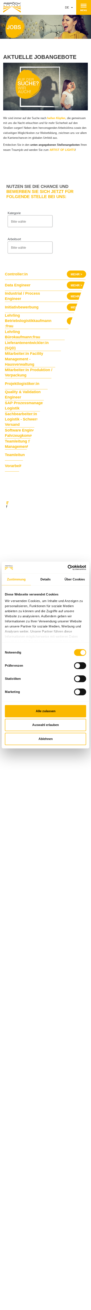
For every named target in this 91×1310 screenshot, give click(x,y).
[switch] (80, 665)
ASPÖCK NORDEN (22, 1218)
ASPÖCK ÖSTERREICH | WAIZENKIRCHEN (37, 1186)
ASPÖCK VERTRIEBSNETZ (21, 1245)
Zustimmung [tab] (16, 579)
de (67, 7)
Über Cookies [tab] (75, 579)
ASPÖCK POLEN (20, 1213)
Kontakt (25, 1288)
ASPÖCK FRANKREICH (25, 1228)
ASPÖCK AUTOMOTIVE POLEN (30, 1176)
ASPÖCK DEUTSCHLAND (26, 1233)
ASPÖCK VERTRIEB (16, 1198)
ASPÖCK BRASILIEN (23, 1191)
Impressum (51, 1288)
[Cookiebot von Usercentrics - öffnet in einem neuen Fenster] (67, 567)
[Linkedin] (8, 1262)
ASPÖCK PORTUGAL (23, 1171)
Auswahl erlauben (45, 725)
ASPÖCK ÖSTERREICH (25, 1159)
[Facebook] (52, 1262)
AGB (68, 1288)
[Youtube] (71, 1262)
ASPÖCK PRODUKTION (18, 1166)
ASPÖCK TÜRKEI (21, 1208)
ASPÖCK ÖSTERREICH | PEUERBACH (34, 1181)
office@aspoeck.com (51, 1300)
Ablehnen (46, 739)
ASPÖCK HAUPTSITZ (17, 1154)
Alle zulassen (45, 711)
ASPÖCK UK (18, 1203)
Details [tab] (45, 579)
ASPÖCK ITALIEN (21, 1223)
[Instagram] (31, 1262)
